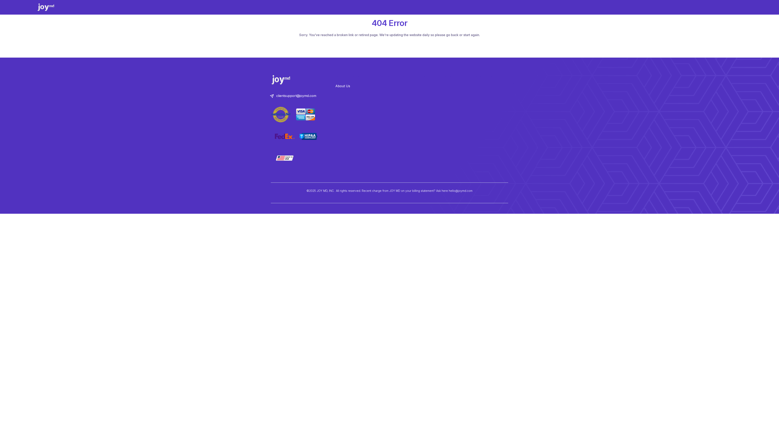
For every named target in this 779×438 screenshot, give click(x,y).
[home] (50, 7)
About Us (342, 86)
